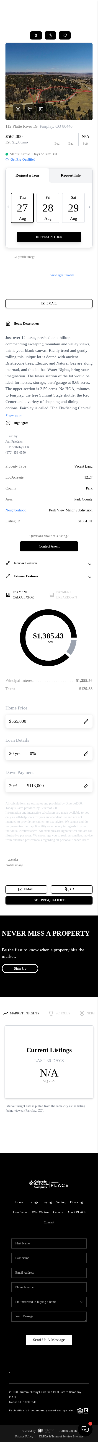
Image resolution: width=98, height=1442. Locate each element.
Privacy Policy (24, 1436)
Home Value (19, 1212)
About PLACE (76, 1212)
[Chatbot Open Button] (85, 1429)
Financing (76, 1202)
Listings (33, 1202)
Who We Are (40, 1212)
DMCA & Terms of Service (55, 1436)
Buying (47, 1202)
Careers (58, 1212)
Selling (60, 1202)
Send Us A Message (49, 1340)
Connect (49, 1222)
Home (19, 1202)
